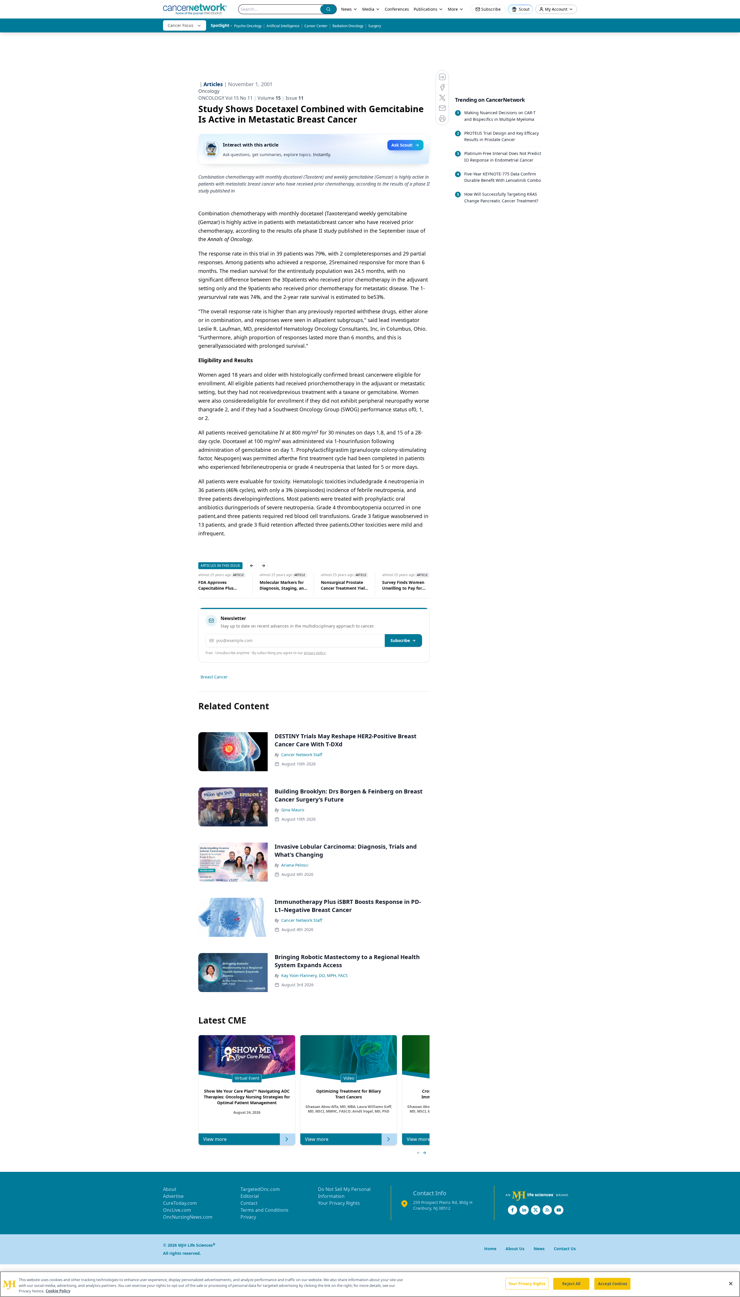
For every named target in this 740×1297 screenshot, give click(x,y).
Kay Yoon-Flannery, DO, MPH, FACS (314, 975)
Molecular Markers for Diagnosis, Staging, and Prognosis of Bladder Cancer (273, 585)
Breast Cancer (214, 677)
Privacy (248, 1217)
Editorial (249, 1196)
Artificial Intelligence (283, 25)
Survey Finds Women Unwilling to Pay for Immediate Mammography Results (396, 585)
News (346, 9)
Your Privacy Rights (339, 1203)
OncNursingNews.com (187, 1217)
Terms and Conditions (264, 1210)
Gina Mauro (292, 810)
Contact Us (565, 1248)
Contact (249, 1203)
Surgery (374, 25)
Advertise (173, 1196)
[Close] (730, 1283)
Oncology (208, 91)
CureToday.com (180, 1203)
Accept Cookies (612, 1283)
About (169, 1189)
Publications (425, 9)
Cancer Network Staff (301, 754)
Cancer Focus (180, 25)
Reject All (571, 1283)
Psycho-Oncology (248, 25)
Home (490, 1248)
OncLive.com (177, 1210)
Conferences (397, 9)
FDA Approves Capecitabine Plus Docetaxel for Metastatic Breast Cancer (213, 585)
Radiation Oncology (347, 25)
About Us (515, 1248)
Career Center (316, 25)
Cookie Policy (58, 1291)
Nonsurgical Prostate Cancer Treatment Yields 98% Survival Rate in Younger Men (336, 585)
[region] (370, 1284)
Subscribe (400, 640)
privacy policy (314, 652)
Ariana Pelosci (294, 865)
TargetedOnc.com (260, 1189)
